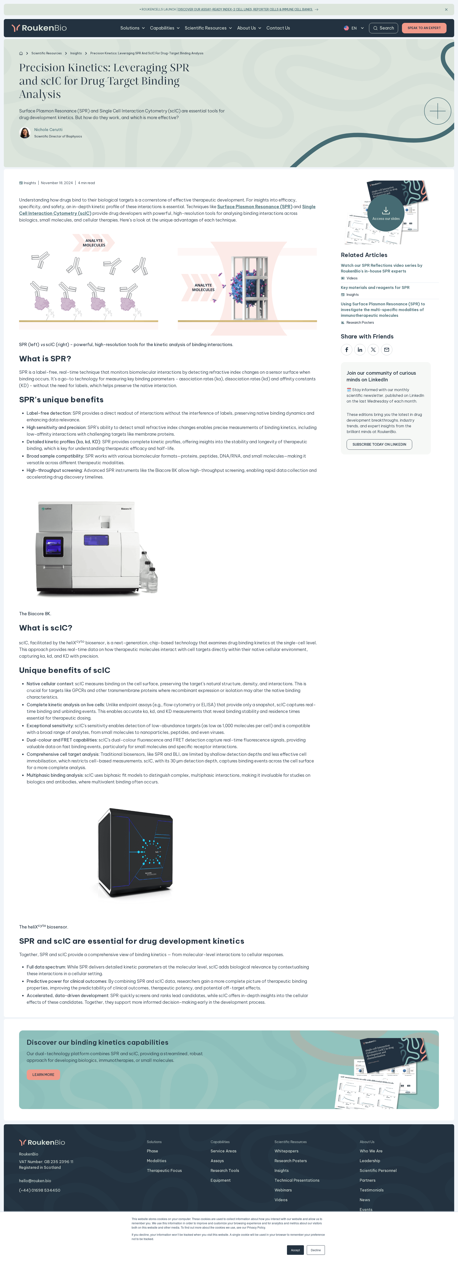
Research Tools (225, 1170)
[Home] (21, 53)
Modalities (156, 1160)
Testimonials (372, 1190)
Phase (152, 1151)
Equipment (221, 1180)
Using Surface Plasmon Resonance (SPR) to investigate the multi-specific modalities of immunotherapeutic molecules (383, 310)
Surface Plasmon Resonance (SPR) (254, 206)
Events (366, 1209)
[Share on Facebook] (346, 350)
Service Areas (223, 1151)
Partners (367, 1180)
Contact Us (278, 28)
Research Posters (291, 1160)
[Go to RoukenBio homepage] (39, 28)
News (365, 1199)
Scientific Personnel (378, 1170)
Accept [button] (295, 1250)
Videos (281, 1199)
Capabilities (162, 28)
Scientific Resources (206, 28)
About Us (246, 28)
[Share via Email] (386, 350)
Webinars (283, 1190)
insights (76, 53)
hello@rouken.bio (35, 1180)
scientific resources (46, 53)
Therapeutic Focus (164, 1170)
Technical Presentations (297, 1180)
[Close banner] (446, 9)
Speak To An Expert (424, 28)
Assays (217, 1160)
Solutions (130, 28)
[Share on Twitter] (373, 350)
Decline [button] (316, 1250)
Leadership (370, 1160)
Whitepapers (286, 1151)
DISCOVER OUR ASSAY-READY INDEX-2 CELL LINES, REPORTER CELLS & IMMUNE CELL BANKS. (245, 9)
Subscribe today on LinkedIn (379, 444)
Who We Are (371, 1151)
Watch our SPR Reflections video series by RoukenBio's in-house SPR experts (381, 268)
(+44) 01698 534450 (39, 1190)
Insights (282, 1170)
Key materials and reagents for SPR (375, 287)
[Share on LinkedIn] (360, 350)
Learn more (43, 1075)
